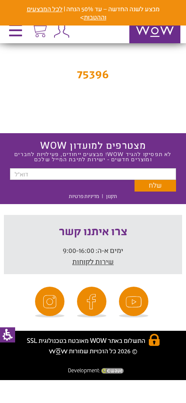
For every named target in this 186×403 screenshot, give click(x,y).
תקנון (111, 196)
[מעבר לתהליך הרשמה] (39, 29)
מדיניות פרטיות (84, 196)
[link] (135, 302)
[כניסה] (61, 30)
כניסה (61, 30)
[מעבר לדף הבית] (145, 42)
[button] (18, 33)
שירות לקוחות (93, 261)
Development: (84, 370)
